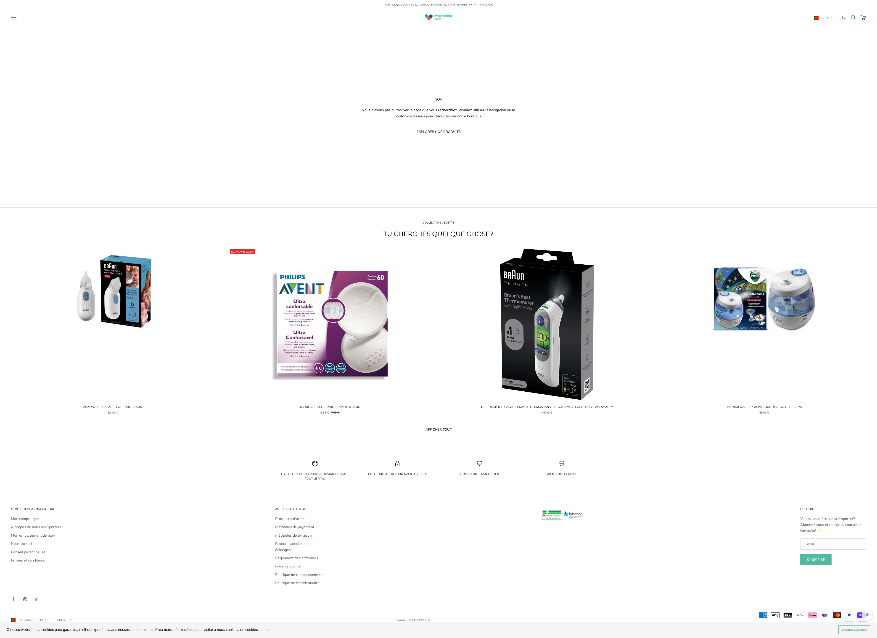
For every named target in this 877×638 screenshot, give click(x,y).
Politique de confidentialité (297, 582)
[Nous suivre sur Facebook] (13, 599)
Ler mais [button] (266, 630)
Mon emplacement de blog (33, 535)
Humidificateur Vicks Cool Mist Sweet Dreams (764, 407)
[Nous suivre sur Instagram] (25, 599)
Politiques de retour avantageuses (397, 474)
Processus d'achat (290, 518)
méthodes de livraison (293, 535)
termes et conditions (28, 560)
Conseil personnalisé (28, 552)
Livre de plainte (288, 566)
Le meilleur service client (479, 474)
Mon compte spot (25, 518)
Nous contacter (23, 543)
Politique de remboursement (299, 574)
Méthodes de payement (294, 527)
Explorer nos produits (439, 131)
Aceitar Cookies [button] (854, 630)
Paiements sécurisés (561, 474)
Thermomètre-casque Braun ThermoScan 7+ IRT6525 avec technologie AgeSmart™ (547, 407)
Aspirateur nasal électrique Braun (112, 407)
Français (60, 620)
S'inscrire (816, 559)
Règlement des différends (296, 558)
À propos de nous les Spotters (36, 527)
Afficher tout (438, 429)
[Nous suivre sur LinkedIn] (37, 599)
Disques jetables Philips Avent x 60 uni (330, 407)
